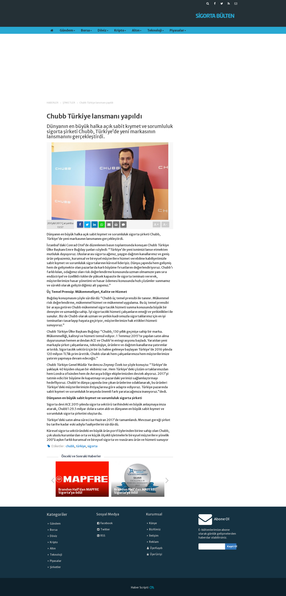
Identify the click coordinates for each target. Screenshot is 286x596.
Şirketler (55, 567)
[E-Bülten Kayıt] (235, 3)
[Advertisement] (118, 15)
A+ (156, 224)
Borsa (85, 30)
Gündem (66, 30)
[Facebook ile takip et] (214, 3)
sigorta (92, 446)
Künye (153, 523)
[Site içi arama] (207, 3)
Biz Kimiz (155, 529)
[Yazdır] (116, 224)
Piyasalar (177, 30)
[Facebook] (80, 224)
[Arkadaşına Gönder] (109, 224)
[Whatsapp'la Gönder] (102, 224)
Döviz (102, 30)
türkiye (81, 446)
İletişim (154, 535)
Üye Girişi (156, 554)
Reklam (154, 542)
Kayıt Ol (232, 546)
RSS (102, 535)
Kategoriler (57, 514)
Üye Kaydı (156, 548)
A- (165, 224)
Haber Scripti (139, 587)
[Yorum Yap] (123, 224)
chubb (70, 446)
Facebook (106, 523)
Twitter (105, 529)
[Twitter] (87, 224)
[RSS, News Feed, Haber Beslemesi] (228, 3)
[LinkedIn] (94, 224)
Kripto (119, 30)
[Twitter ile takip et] (221, 3)
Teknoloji (154, 30)
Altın (135, 30)
